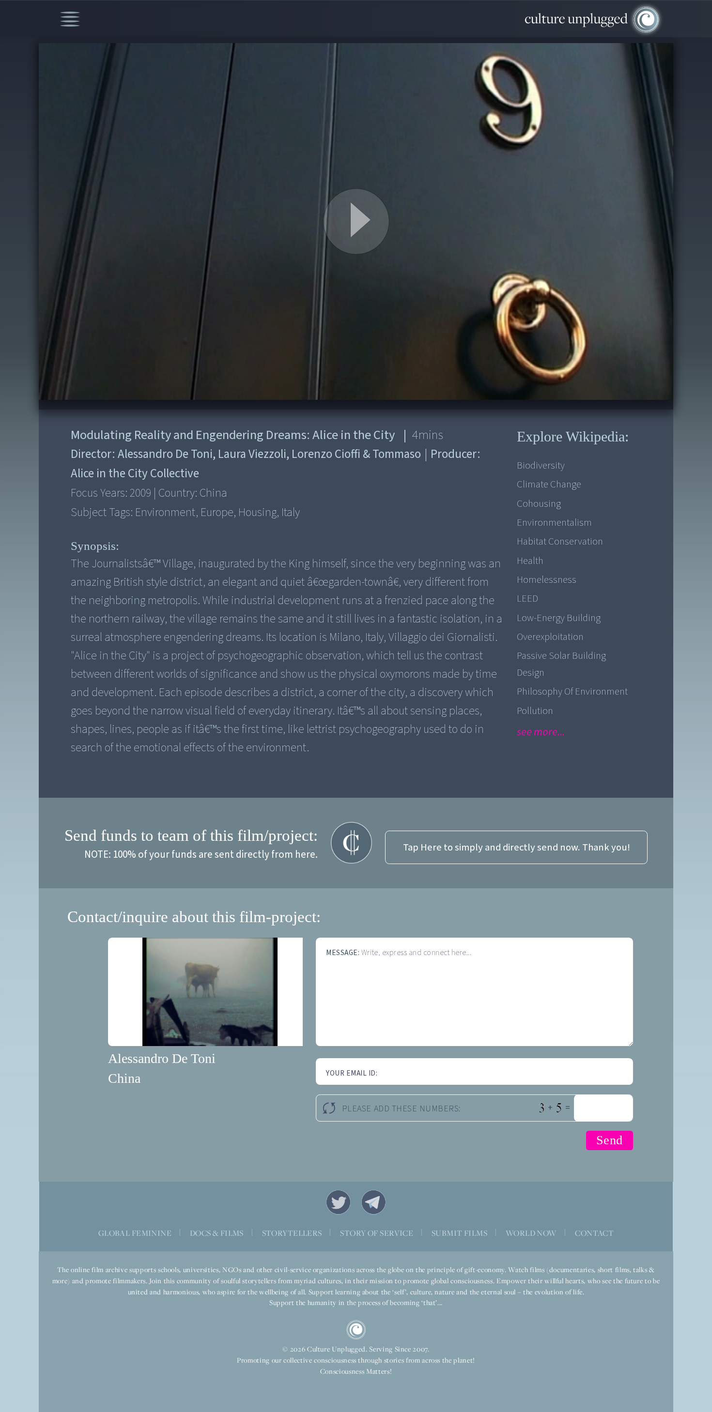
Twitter (338, 1202)
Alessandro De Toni (162, 1058)
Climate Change (549, 484)
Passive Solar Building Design (561, 664)
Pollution (535, 711)
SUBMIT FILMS (459, 1233)
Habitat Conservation (560, 541)
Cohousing (539, 504)
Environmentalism (554, 523)
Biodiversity (541, 465)
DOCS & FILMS (217, 1233)
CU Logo (356, 1329)
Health (530, 561)
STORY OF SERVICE (376, 1233)
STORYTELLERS (292, 1233)
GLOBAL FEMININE (134, 1233)
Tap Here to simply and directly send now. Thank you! (516, 847)
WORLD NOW (531, 1233)
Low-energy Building (559, 618)
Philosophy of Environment (572, 691)
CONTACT (594, 1233)
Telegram (374, 1202)
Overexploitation (550, 637)
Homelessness (546, 580)
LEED (527, 599)
